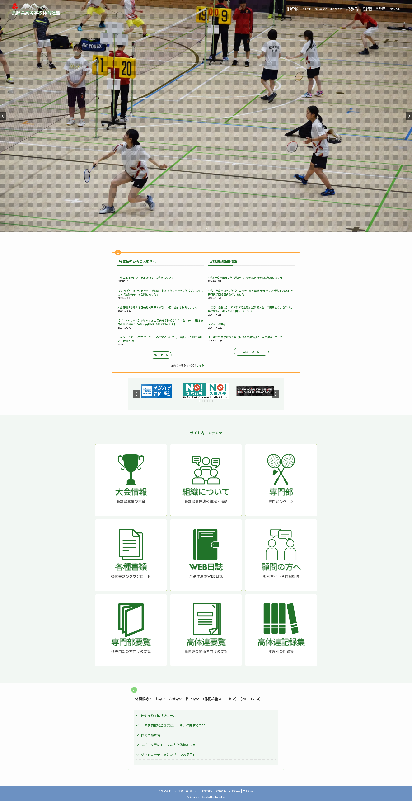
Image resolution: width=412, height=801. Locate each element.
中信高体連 (248, 790)
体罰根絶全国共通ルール (158, 715)
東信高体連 (221, 790)
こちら (200, 365)
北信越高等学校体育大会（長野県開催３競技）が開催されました (245, 337)
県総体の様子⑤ (217, 324)
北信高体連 (207, 790)
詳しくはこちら (130, 487)
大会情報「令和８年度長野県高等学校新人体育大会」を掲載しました (157, 307)
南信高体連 (234, 790)
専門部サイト (192, 790)
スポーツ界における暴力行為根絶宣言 (168, 744)
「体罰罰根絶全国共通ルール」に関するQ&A (173, 725)
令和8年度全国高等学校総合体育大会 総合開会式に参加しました (245, 277)
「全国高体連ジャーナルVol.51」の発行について (145, 277)
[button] (3, 116)
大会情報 (178, 790)
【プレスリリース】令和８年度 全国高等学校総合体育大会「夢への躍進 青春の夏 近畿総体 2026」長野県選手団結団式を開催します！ (160, 322)
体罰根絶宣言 (150, 735)
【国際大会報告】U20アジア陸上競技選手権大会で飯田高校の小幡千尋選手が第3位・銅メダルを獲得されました (250, 309)
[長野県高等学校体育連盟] (36, 9)
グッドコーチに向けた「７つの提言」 (168, 754)
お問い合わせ (165, 790)
